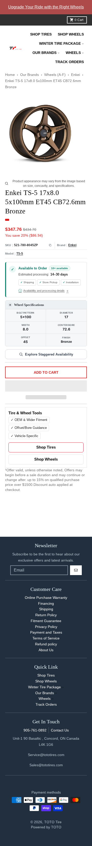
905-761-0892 (35, 730)
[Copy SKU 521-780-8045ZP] (50, 245)
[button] (46, 386)
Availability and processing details (41, 291)
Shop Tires (46, 447)
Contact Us (60, 730)
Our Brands (29, 75)
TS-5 (19, 253)
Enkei (75, 75)
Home (10, 75)
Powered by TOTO (46, 827)
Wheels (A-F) (55, 75)
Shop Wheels (46, 459)
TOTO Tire (53, 822)
